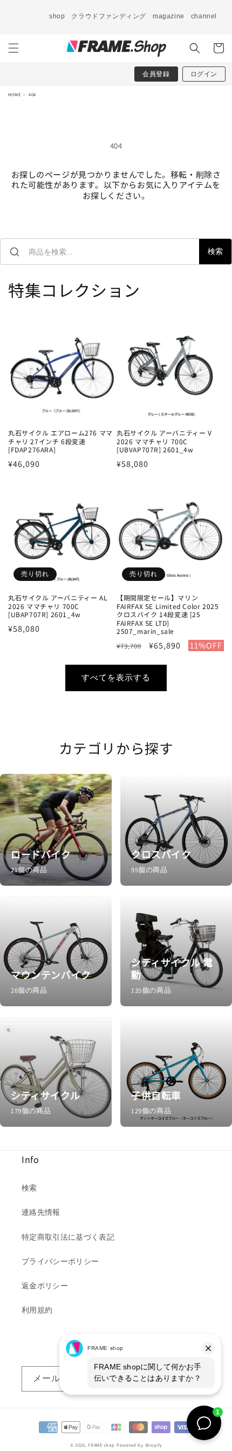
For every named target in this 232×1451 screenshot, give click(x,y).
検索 (215, 251)
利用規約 (37, 1310)
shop (57, 16)
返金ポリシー (45, 1285)
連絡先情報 (41, 1212)
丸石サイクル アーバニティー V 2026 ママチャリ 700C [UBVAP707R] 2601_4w (164, 441)
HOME (14, 94)
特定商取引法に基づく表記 (68, 1237)
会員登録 (155, 74)
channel (204, 16)
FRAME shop (101, 1445)
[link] (56, 830)
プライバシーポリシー (60, 1261)
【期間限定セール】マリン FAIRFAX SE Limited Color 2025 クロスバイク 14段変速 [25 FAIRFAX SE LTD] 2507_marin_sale (168, 614)
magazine (169, 16)
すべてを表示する (116, 677)
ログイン (203, 74)
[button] (13, 48)
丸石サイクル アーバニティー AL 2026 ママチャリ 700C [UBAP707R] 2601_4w (57, 606)
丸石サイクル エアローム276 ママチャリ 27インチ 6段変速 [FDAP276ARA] (60, 441)
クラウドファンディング (108, 16)
